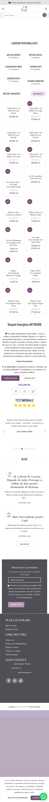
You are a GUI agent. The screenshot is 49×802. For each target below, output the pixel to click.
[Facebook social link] (16, 391)
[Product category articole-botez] (35, 55)
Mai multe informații (18, 797)
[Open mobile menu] (3, 8)
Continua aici (24, 502)
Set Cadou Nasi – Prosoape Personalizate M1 (13, 184)
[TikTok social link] (33, 391)
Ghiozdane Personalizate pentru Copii (24, 518)
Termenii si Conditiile (24, 594)
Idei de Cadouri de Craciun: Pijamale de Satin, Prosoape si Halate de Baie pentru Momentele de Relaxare (24, 482)
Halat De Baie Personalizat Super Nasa (13, 303)
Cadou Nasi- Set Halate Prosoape (13, 155)
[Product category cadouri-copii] (35, 66)
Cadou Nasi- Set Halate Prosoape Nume (35, 110)
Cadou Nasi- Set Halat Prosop (35, 155)
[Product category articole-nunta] (13, 55)
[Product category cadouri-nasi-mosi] (13, 66)
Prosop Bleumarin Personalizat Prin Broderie (13, 242)
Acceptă (36, 798)
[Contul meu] (45, 8)
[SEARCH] (44, 15)
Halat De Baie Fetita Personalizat (13, 213)
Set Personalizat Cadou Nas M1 (35, 177)
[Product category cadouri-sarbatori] (35, 79)
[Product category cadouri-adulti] (13, 78)
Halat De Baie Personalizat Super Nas (35, 303)
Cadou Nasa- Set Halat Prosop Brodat (13, 135)
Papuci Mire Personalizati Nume (35, 273)
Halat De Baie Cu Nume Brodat (36, 213)
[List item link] (26, 663)
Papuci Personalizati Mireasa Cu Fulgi (13, 273)
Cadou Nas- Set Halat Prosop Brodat (35, 135)
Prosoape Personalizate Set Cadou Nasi (36, 239)
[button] (43, 796)
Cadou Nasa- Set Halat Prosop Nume (13, 110)
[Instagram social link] (24, 391)
